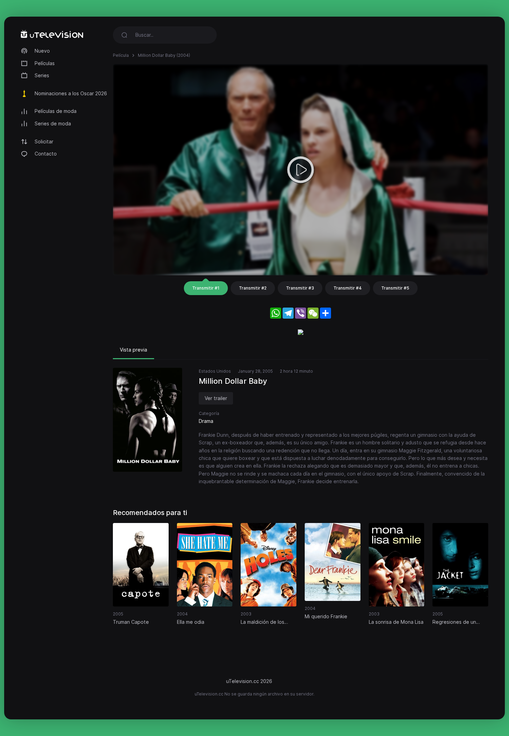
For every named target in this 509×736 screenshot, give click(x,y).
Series (42, 75)
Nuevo (42, 51)
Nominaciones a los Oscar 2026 (71, 93)
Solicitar (44, 141)
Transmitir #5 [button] (395, 288)
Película (121, 55)
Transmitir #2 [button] (253, 288)
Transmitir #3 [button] (300, 288)
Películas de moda (56, 111)
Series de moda (53, 123)
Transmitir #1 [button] (206, 288)
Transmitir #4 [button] (347, 288)
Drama (206, 421)
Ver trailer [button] (216, 398)
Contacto (46, 154)
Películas (45, 63)
